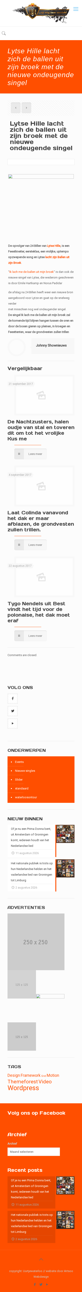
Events (19, 762)
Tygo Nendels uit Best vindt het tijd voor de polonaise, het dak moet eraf (39, 612)
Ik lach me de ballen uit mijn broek (31, 272)
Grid (43, 1076)
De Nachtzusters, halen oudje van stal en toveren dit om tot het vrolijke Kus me (41, 430)
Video (45, 1081)
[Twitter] (41, 1284)
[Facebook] (35, 1284)
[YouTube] (47, 1284)
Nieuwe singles (25, 770)
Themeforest (23, 1081)
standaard (21, 788)
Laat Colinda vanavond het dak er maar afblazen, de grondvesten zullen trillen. (41, 521)
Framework (31, 1075)
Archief (12, 1143)
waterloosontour (26, 797)
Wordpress (23, 1088)
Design (14, 1075)
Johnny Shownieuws (51, 345)
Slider (19, 779)
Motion (53, 1075)
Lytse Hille (53, 245)
